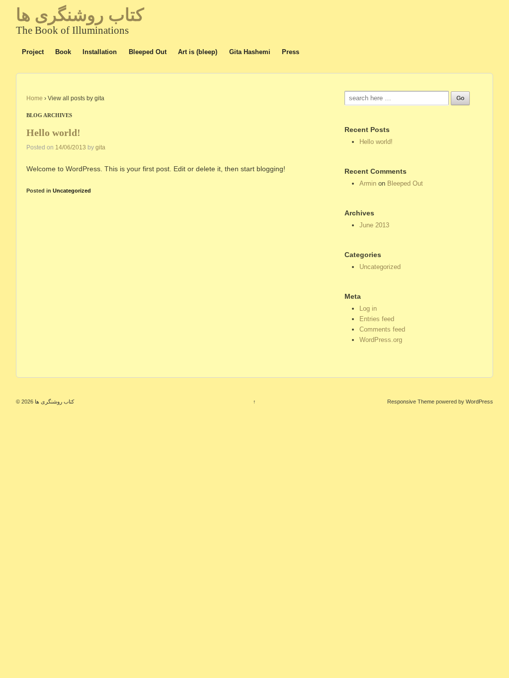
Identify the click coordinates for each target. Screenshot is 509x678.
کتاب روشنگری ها (80, 15)
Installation (100, 52)
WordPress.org (380, 339)
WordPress (479, 402)
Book (63, 52)
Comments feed (382, 329)
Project (33, 52)
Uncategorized (72, 191)
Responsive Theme (410, 402)
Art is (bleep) (197, 52)
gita (100, 147)
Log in (368, 308)
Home (34, 98)
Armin (367, 183)
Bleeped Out (148, 52)
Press (290, 52)
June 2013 (374, 225)
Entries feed (376, 319)
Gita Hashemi (249, 52)
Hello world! (53, 133)
